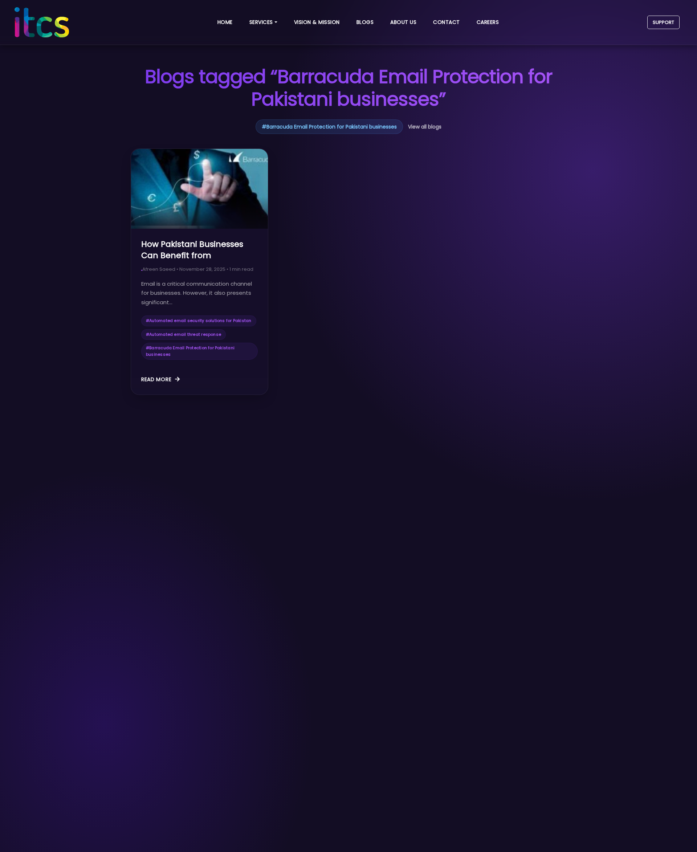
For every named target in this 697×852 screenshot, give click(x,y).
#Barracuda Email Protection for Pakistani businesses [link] (190, 351)
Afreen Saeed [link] (158, 269)
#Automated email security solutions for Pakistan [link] (199, 320)
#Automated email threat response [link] (183, 334)
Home (225, 22)
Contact (446, 22)
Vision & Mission (317, 22)
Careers (488, 22)
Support (663, 22)
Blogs (365, 22)
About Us (403, 22)
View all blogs (424, 126)
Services (261, 22)
